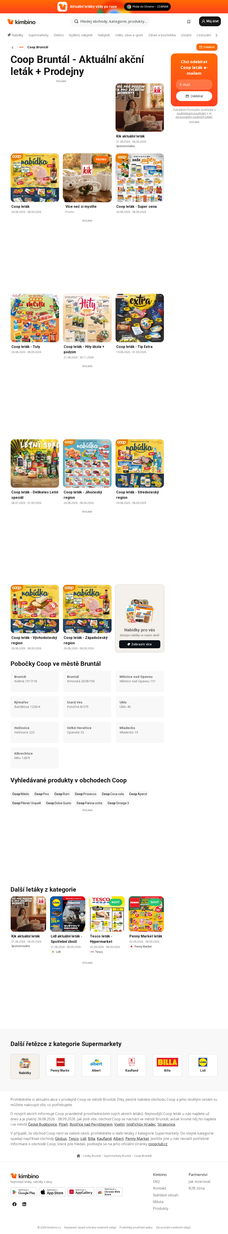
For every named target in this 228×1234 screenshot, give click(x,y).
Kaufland (104, 1138)
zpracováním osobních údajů (193, 117)
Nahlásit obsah (165, 1195)
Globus (61, 1138)
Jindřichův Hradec (141, 1124)
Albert (118, 1138)
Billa (91, 1138)
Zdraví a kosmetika (162, 35)
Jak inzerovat (199, 1181)
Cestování (204, 35)
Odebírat (209, 47)
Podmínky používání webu (136, 1227)
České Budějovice (42, 1124)
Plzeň (63, 1124)
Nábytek (104, 35)
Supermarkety (38, 35)
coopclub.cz (157, 1143)
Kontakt (159, 1188)
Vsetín (119, 1124)
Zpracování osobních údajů (173, 1227)
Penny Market (137, 1138)
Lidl (83, 1138)
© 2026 (49, 1227)
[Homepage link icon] (78, 1156)
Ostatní (186, 35)
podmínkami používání (191, 113)
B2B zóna (197, 1188)
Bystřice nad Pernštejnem (91, 1124)
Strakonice (166, 1124)
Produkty (160, 1208)
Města (158, 1201)
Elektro (59, 35)
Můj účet (212, 21)
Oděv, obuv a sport (129, 35)
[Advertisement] (61, 114)
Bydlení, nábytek (81, 35)
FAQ (156, 1181)
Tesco (74, 1138)
